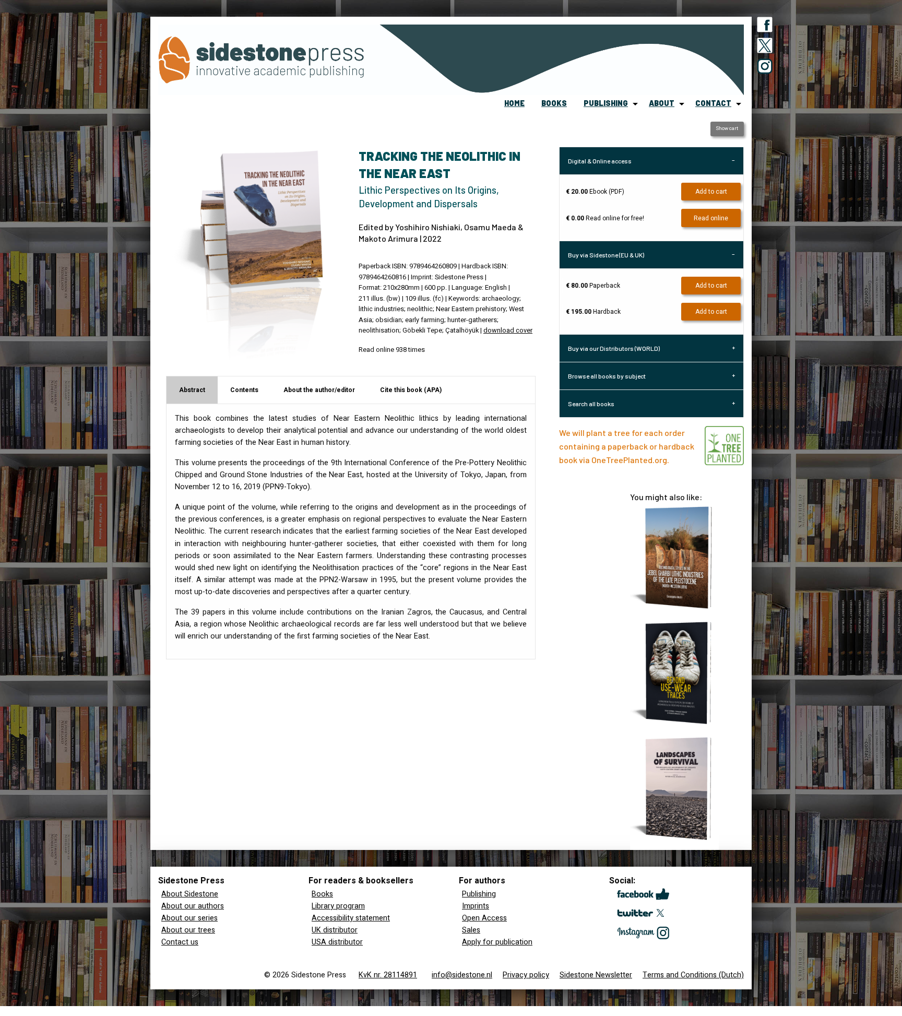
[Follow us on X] (765, 47)
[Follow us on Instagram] (765, 68)
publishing (606, 103)
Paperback (593, 285)
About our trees (188, 930)
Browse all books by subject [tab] (607, 376)
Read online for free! (605, 218)
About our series (189, 918)
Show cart (727, 128)
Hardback (593, 311)
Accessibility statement (351, 918)
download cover (507, 330)
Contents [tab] (244, 390)
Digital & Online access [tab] (600, 160)
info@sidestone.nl (462, 975)
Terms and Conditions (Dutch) (693, 975)
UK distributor (335, 930)
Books (322, 894)
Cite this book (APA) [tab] (411, 390)
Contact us (179, 942)
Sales (471, 930)
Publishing (479, 894)
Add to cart (711, 191)
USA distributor (337, 942)
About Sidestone (189, 894)
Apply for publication (497, 942)
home (514, 103)
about (661, 103)
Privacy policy (526, 975)
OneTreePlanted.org (629, 460)
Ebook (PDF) (595, 191)
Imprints (475, 906)
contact (713, 103)
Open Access (484, 918)
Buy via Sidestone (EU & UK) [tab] (606, 254)
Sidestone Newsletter (596, 975)
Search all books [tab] (591, 403)
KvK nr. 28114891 (388, 975)
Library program (338, 906)
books (554, 103)
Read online (711, 218)
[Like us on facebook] (765, 26)
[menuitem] (514, 104)
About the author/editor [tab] (319, 390)
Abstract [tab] (192, 390)
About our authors (192, 906)
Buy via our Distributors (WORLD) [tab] (614, 348)
